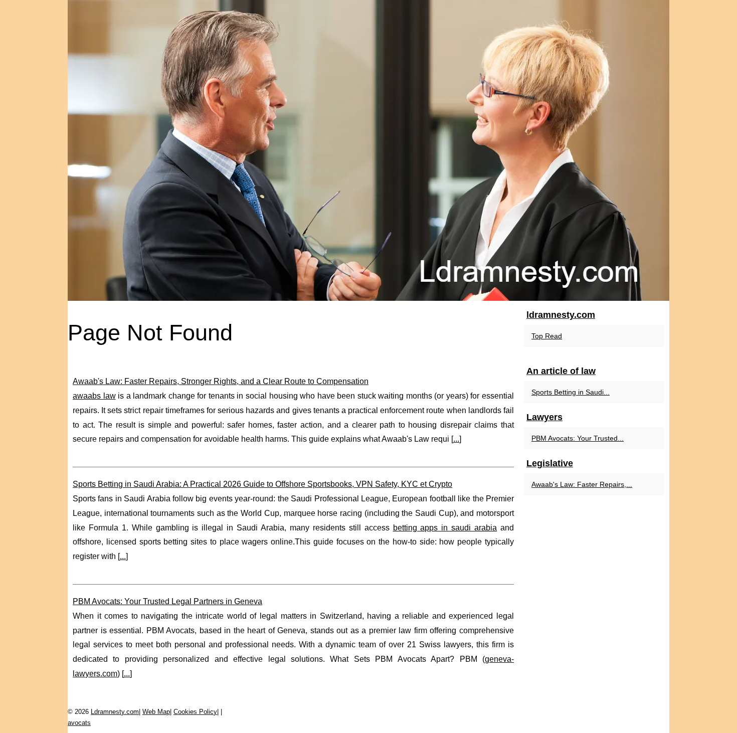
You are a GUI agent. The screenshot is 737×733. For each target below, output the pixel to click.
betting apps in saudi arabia (445, 527)
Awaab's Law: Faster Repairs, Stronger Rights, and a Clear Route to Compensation (220, 381)
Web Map (156, 711)
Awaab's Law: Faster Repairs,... (581, 484)
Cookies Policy (195, 711)
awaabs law (94, 396)
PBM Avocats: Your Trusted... (577, 438)
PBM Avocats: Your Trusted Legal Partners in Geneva (167, 601)
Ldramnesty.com (115, 711)
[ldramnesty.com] (368, 150)
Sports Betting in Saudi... (570, 392)
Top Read (546, 336)
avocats (79, 722)
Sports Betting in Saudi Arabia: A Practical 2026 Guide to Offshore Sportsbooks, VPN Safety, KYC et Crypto (262, 484)
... (456, 439)
